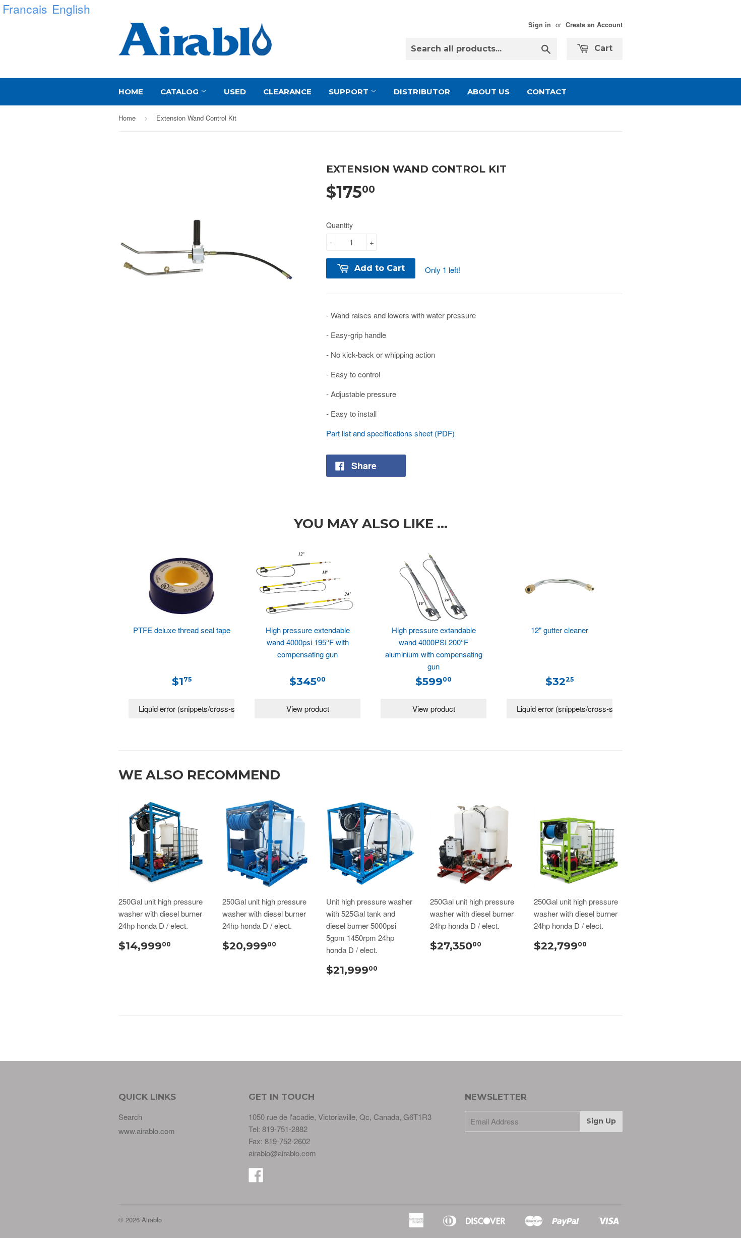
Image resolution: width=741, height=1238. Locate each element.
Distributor (422, 91)
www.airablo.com (146, 1131)
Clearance (287, 91)
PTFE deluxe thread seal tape (181, 630)
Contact (547, 91)
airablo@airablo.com (282, 1153)
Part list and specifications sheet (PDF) (390, 433)
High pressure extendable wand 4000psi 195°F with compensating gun (308, 642)
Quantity (339, 225)
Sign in (539, 24)
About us (488, 91)
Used (235, 91)
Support (350, 91)
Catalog (180, 91)
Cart (602, 48)
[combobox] (481, 49)
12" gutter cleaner (559, 630)
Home (130, 91)
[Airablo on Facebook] (256, 1177)
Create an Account (594, 24)
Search (130, 1116)
